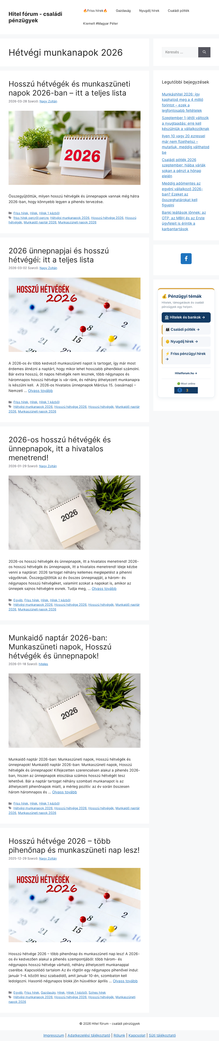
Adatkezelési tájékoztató (89, 1035)
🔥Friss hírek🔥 (95, 11)
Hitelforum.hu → (186, 373)
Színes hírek (97, 992)
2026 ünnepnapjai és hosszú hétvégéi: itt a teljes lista (59, 255)
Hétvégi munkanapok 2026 (69, 218)
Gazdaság (123, 11)
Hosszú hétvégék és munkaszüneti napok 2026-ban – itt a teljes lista (69, 88)
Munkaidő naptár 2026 (40, 222)
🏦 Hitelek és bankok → (184, 317)
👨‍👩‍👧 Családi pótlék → (182, 329)
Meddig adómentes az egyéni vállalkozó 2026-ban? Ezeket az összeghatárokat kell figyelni (182, 194)
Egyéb (18, 600)
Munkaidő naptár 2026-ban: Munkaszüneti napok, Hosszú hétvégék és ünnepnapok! (60, 646)
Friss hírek (20, 213)
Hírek (33, 213)
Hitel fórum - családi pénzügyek (35, 17)
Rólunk (119, 1035)
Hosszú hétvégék (101, 406)
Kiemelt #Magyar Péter (100, 23)
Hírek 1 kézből (49, 213)
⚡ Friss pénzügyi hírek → (185, 356)
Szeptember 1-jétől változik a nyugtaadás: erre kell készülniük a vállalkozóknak (185, 123)
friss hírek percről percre (31, 218)
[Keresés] (204, 52)
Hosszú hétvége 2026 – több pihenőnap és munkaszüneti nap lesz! (74, 845)
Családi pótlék (178, 11)
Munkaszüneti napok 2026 (77, 222)
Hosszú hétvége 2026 (107, 218)
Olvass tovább (40, 391)
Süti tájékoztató (162, 1035)
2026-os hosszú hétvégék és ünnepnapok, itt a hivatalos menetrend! (60, 448)
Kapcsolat (137, 1035)
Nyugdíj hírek (149, 11)
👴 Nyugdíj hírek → (181, 341)
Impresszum (53, 1035)
